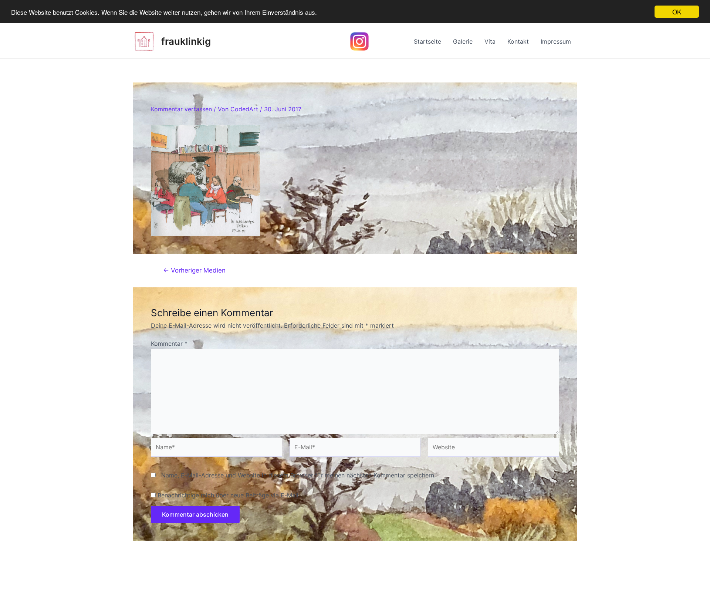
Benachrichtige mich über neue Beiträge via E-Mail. (229, 495)
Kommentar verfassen (181, 109)
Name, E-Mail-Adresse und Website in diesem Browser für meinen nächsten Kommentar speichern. (298, 475)
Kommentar (169, 343)
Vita (490, 41)
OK (676, 11)
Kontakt (518, 41)
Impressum (556, 41)
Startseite (427, 41)
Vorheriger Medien (194, 270)
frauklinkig (186, 41)
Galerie (463, 41)
